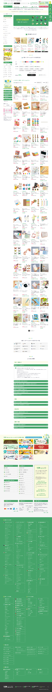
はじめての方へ (17, 6)
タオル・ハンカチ (42, 536)
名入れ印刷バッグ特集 (6, 653)
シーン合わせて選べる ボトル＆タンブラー (31, 654)
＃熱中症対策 (21, 11)
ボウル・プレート (30, 562)
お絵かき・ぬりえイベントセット (21, 617)
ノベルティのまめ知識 (8, 474)
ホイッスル (29, 576)
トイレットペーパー (30, 536)
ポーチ (6, 552)
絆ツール (18, 607)
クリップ (43, 348)
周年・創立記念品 (19, 601)
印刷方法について (22, 482)
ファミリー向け (42, 609)
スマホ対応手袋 (19, 580)
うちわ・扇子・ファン (42, 545)
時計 (28, 544)
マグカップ (6, 575)
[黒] (25, 61)
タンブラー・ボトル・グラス (20, 522)
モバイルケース (18, 571)
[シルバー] (41, 61)
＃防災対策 (25, 11)
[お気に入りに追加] (19, 44)
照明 (28, 546)
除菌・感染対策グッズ (43, 522)
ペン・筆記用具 (19, 536)
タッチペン (18, 572)
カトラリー (29, 559)
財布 (5, 568)
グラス (17, 534)
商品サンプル (22, 478)
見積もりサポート (7, 484)
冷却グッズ (41, 566)
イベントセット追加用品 (20, 626)
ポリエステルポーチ (7, 555)
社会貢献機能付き (7, 636)
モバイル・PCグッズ (42, 603)
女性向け (29, 608)
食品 (40, 582)
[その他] (43, 61)
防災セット (29, 575)
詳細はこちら (15, 511)
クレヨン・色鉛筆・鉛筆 (19, 541)
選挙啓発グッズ (7, 678)
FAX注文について (22, 493)
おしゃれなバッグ (7, 541)
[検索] (11, 64)
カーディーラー (41, 671)
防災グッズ (29, 572)
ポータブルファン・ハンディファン (43, 547)
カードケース (6, 571)
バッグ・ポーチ (18, 671)
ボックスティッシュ (30, 537)
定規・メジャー (26, 348)
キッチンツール (30, 556)
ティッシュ (29, 532)
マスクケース (29, 588)
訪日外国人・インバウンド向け (43, 612)
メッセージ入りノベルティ (20, 613)
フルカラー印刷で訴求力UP (7, 651)
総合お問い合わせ (7, 482)
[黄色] (34, 61)
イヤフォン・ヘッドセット (19, 574)
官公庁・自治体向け (7, 669)
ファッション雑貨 (30, 610)
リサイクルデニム (7, 613)
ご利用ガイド (26, 6)
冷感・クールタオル (42, 542)
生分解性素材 (6, 632)
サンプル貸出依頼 (7, 488)
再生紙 (6, 612)
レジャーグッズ (41, 558)
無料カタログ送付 (7, 490)
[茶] (38, 61)
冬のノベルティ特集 (6, 663)
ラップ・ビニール (30, 565)
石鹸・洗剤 (41, 531)
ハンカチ (41, 539)
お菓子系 (29, 600)
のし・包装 (21, 476)
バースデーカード (18, 346)
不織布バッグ (6, 528)
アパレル (29, 671)
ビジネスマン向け (42, 607)
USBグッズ (18, 585)
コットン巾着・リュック (8, 547)
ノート (40, 343)
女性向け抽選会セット (19, 623)
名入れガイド (22, 480)
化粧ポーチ (6, 561)
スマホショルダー (19, 577)
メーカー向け (30, 669)
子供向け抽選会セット (19, 621)
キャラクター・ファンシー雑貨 (31, 605)
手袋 (40, 575)
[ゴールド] (40, 61)
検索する (32, 74)
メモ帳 (34, 343)
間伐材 (6, 629)
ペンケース (34, 346)
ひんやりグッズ (42, 564)
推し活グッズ (18, 632)
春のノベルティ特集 (6, 657)
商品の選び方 (22, 474)
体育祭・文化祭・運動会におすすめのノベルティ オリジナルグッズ (31, 649)
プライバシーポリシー (19, 686)
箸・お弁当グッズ (30, 558)
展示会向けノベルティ (7, 602)
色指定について (22, 484)
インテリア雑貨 (30, 541)
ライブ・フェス (19, 630)
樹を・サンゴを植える (7, 639)
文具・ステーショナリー (20, 543)
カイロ (40, 573)
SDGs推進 (6, 671)
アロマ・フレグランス (30, 547)
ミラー (29, 585)
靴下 (40, 576)
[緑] (32, 61)
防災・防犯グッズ (30, 570)
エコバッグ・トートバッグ (8, 522)
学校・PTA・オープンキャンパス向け (20, 669)
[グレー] (23, 61)
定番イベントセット (19, 620)
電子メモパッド (26, 346)
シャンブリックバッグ (7, 534)
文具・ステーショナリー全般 (18, 343)
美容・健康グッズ (30, 580)
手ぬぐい (41, 541)
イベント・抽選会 (19, 615)
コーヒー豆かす (7, 623)
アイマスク (41, 572)
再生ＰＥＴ (6, 607)
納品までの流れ (22, 467)
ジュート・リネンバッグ (8, 531)
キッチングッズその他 (30, 568)
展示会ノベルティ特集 (6, 649)
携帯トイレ (41, 559)
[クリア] (20, 61)
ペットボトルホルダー (19, 532)
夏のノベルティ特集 (6, 659)
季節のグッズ (18, 634)
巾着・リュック (7, 545)
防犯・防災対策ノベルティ (41, 651)
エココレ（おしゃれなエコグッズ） (21, 650)
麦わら (6, 625)
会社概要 (6, 467)
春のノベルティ (18, 636)
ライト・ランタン (30, 578)
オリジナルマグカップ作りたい (7, 655)
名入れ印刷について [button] (38, 66)
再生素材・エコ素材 (7, 604)
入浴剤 (29, 582)
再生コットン (6, 606)
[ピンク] (28, 61)
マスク (29, 586)
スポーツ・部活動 (19, 628)
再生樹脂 (6, 609)
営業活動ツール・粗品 (20, 605)
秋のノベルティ (18, 639)
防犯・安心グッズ (30, 606)
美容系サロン (41, 672)
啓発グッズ (41, 532)
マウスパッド (18, 588)
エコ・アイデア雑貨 (30, 612)
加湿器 (29, 591)
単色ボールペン (19, 538)
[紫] (37, 61)
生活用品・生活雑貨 (31, 522)
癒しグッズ (29, 592)
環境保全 (6, 672)
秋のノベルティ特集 (6, 661)
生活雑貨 (41, 605)
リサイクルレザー (7, 610)
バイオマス (6, 626)
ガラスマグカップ (7, 581)
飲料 (40, 583)
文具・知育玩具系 (30, 602)
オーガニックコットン (7, 616)
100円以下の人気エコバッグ (7, 647)
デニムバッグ (6, 532)
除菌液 (40, 528)
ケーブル (18, 568)
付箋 (24, 343)
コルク (6, 619)
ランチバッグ (6, 538)
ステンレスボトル (19, 528)
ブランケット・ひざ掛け (31, 552)
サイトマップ (43, 686)
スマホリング (18, 575)
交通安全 (6, 674)
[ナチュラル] (22, 61)
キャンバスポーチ (7, 558)
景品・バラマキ (19, 609)
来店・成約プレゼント (19, 603)
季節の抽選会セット (19, 624)
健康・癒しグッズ (42, 600)
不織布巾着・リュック (7, 548)
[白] (19, 61)
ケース (6, 566)
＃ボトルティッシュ (38, 11)
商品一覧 (7, 6)
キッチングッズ (30, 554)
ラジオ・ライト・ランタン (43, 556)
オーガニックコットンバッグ (8, 525)
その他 (17, 581)
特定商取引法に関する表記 (36, 686)
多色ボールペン (19, 539)
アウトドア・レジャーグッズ (43, 554)
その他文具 (25, 351)
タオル (40, 538)
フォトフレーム (30, 543)
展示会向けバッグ (7, 600)
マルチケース (6, 572)
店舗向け (40, 669)
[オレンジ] (35, 61)
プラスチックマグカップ (8, 578)
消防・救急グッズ (7, 675)
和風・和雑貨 (41, 613)
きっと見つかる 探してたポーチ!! (31, 652)
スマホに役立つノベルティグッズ (42, 649)
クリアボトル (18, 531)
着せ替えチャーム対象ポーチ (8, 564)
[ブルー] (29, 61)
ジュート (6, 622)
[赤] (26, 61)
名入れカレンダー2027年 (18, 349)
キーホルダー (30, 530)
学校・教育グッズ (7, 677)
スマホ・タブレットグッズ (20, 565)
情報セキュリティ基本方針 (27, 686)
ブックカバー (43, 346)
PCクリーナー (18, 587)
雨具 (40, 549)
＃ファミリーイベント (30, 11)
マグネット (34, 348)
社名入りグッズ (19, 611)
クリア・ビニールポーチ (8, 554)
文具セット (17, 351)
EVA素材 (6, 628)
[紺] (31, 61)
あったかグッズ (42, 569)
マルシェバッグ (7, 537)
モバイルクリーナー (19, 578)
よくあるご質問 (35, 6)
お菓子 (40, 580)
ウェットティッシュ (30, 534)
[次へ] (34, 330)
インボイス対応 (22, 491)
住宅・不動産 (29, 672)
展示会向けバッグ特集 (29, 647)
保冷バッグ (6, 535)
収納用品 (29, 525)
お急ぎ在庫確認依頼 (7, 486)
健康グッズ (29, 589)
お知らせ (6, 476)
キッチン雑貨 (29, 613)
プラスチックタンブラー (19, 525)
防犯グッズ (41, 602)
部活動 (17, 672)
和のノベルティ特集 (40, 647)
